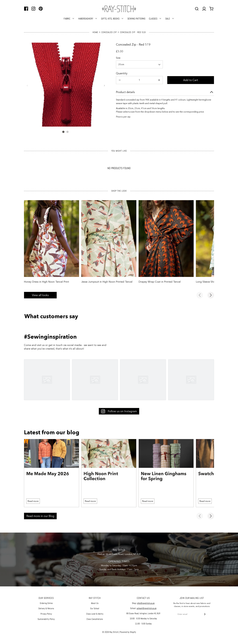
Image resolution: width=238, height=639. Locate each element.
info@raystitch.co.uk (146, 603)
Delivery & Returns (46, 608)
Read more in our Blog (40, 516)
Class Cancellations (94, 619)
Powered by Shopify (128, 632)
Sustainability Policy (46, 619)
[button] (27, 86)
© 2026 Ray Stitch (110, 632)
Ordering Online (46, 603)
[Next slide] (210, 295)
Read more (33, 501)
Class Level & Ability (94, 613)
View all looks (40, 295)
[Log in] (204, 9)
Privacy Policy (46, 613)
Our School (94, 608)
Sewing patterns (136, 18)
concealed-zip (109, 32)
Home (95, 32)
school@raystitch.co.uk (146, 608)
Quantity (121, 73)
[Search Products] (197, 9)
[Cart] (211, 9)
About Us (94, 603)
